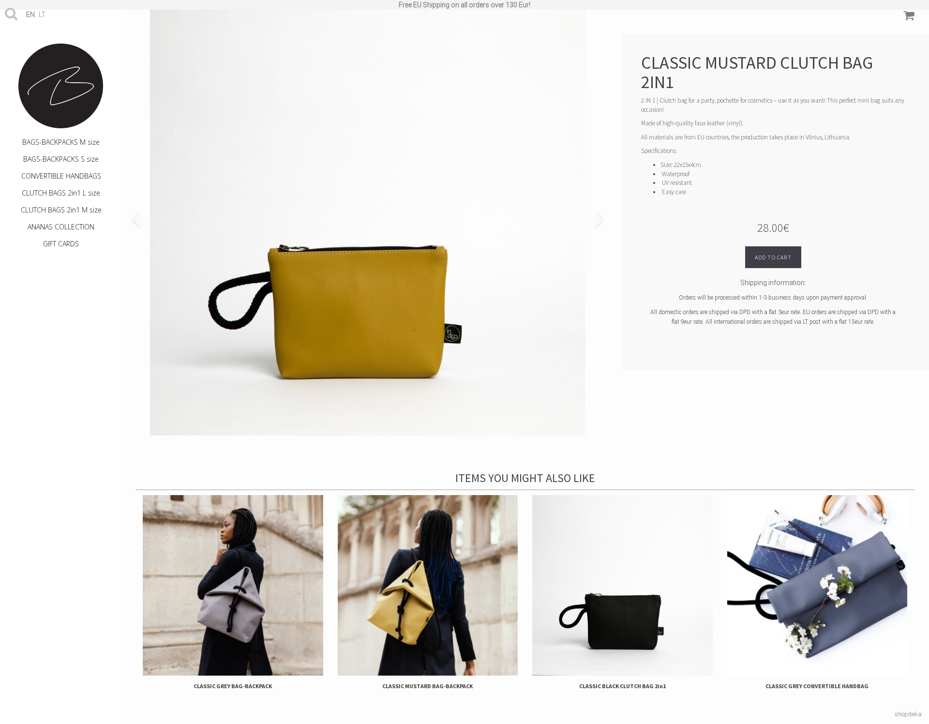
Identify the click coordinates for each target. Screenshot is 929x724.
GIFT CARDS (61, 243)
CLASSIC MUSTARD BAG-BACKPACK (427, 686)
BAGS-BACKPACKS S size (61, 159)
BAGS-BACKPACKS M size (61, 142)
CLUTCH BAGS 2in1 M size (61, 209)
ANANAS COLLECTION (61, 226)
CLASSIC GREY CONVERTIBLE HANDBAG (817, 686)
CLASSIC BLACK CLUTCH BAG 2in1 (622, 686)
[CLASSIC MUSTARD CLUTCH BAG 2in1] (367, 218)
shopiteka (908, 714)
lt (42, 14)
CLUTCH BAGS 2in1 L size (61, 192)
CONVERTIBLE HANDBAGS (61, 176)
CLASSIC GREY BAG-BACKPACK (233, 686)
